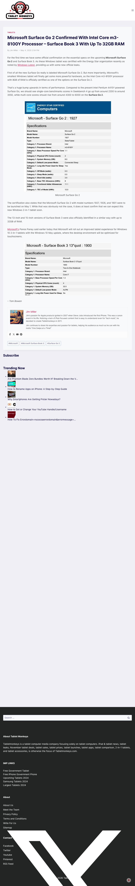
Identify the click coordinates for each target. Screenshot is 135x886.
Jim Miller (14, 50)
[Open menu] (132, 10)
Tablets (11, 32)
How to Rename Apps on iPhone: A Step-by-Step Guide (37, 389)
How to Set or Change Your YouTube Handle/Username (37, 409)
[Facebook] (10, 334)
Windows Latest (26, 65)
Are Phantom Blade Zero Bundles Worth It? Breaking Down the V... (43, 379)
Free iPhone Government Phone (20, 774)
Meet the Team (11, 809)
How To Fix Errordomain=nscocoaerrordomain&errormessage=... (42, 419)
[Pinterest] (21, 334)
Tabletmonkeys (11, 744)
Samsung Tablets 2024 (15, 781)
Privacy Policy (10, 814)
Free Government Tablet (16, 770)
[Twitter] (14, 334)
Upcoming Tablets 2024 (16, 778)
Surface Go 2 (53, 343)
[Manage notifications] (129, 880)
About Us (8, 805)
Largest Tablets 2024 (14, 785)
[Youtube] (17, 334)
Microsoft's (13, 229)
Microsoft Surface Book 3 (32, 343)
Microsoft (13, 343)
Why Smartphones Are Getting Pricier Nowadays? (34, 399)
